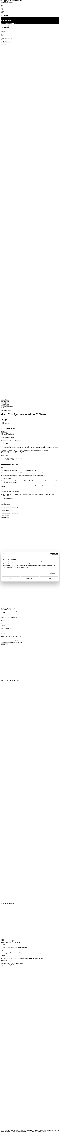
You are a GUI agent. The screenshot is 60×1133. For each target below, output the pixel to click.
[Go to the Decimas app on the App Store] (30, 894)
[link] (30, 662)
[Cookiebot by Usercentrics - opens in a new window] (51, 554)
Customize (29, 578)
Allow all (49, 578)
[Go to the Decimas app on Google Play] (30, 876)
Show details (51, 573)
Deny (11, 578)
